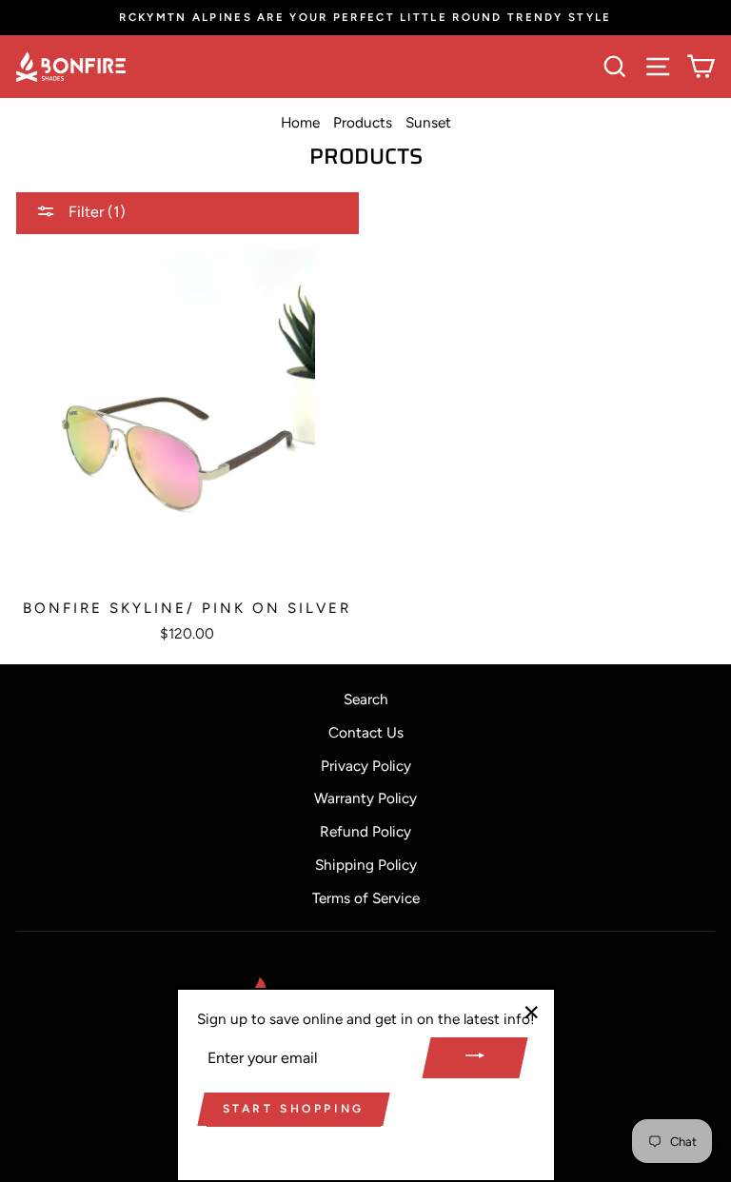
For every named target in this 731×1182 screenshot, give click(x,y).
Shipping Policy (366, 865)
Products (362, 122)
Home (300, 122)
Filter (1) (95, 212)
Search (366, 699)
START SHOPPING (294, 1108)
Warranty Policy (365, 798)
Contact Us (366, 732)
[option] (365, 18)
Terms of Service (366, 898)
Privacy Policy (366, 766)
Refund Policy (365, 831)
